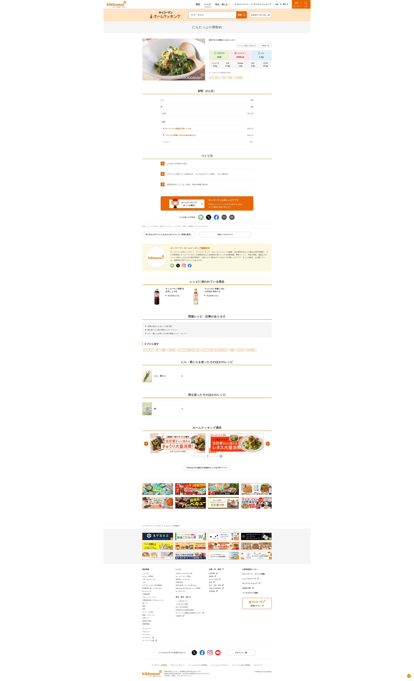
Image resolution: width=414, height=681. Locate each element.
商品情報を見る (174, 296)
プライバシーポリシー (177, 665)
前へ (146, 444)
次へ (268, 444)
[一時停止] (221, 456)
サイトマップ (258, 665)
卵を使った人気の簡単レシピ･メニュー (162, 330)
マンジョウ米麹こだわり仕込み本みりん (180, 135)
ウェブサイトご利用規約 (159, 665)
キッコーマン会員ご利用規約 (241, 665)
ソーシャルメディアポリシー (220, 665)
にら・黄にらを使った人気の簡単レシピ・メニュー (167, 333)
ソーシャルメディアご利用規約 (197, 665)
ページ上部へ (409, 675)
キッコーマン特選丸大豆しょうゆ (178, 128)
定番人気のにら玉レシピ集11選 (159, 326)
